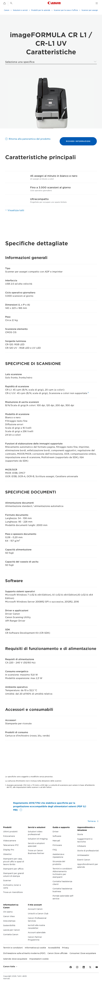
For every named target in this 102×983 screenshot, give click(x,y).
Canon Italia (9, 966)
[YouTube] (96, 967)
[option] (51, 103)
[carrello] (4, 3)
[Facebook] (70, 967)
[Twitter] (90, 967)
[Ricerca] (11, 3)
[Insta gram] (77, 967)
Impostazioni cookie (39, 959)
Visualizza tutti (16, 210)
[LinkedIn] (83, 967)
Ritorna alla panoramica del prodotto (29, 139)
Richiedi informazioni (78, 141)
